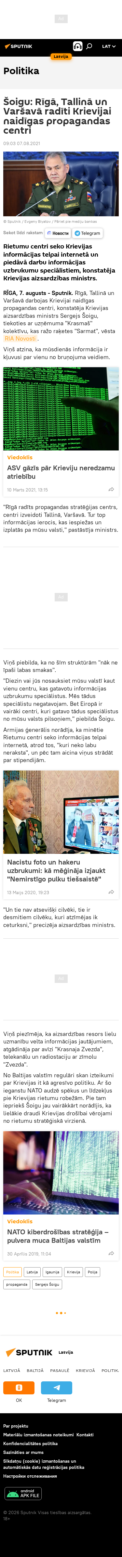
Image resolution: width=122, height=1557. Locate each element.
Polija (92, 1271)
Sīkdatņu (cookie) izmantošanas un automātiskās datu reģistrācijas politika (43, 1464)
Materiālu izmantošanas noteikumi (38, 1435)
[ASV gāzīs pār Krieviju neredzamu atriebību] (61, 408)
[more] (111, 489)
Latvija (32, 1271)
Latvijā (11, 1370)
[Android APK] (23, 1494)
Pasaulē (59, 1370)
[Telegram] (87, 233)
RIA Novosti (20, 338)
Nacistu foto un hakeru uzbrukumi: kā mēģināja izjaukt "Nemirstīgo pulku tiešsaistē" (56, 870)
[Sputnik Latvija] (19, 49)
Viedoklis (20, 457)
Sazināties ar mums (23, 1452)
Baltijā (35, 1370)
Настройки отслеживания (30, 1476)
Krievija (73, 1271)
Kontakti (85, 1435)
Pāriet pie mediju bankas (75, 221)
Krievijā (85, 1370)
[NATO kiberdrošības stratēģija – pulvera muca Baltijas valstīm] (61, 1173)
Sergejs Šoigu (47, 1284)
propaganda (16, 1284)
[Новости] (58, 233)
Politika (12, 1271)
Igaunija (52, 1271)
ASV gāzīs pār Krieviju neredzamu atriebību (61, 471)
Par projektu (15, 1426)
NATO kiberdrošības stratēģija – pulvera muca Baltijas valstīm (58, 1236)
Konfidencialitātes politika (30, 1443)
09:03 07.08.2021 (21, 143)
